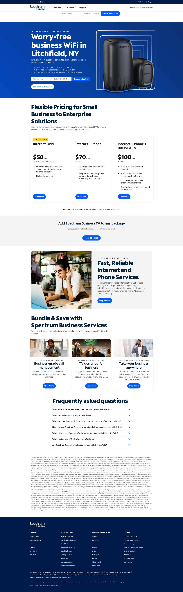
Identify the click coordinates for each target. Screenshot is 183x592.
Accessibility (47, 572)
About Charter (34, 537)
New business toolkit (68, 566)
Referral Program (129, 551)
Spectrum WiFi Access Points (133, 547)
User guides (96, 555)
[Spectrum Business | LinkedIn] (147, 523)
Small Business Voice (68, 544)
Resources (64, 558)
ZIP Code (95, 11)
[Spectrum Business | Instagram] (152, 523)
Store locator (128, 562)
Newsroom (33, 551)
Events (94, 547)
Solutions (95, 537)
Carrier (94, 558)
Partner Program (129, 558)
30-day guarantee (67, 562)
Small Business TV (67, 551)
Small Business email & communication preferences (68, 572)
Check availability (110, 13)
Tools (94, 544)
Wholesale (127, 555)
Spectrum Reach (35, 540)
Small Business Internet (69, 540)
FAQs (94, 551)
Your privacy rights (35, 572)
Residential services (36, 544)
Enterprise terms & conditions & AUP (41, 575)
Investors (33, 555)
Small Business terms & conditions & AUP (118, 572)
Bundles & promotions (68, 537)
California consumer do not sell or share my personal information (96, 575)
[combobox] (72, 14)
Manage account (66, 555)
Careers (32, 547)
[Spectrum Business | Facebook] (142, 523)
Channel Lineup (129, 544)
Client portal (96, 562)
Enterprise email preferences (95, 572)
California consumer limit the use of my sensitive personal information (50, 577)
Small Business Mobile (68, 547)
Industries (95, 540)
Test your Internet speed (132, 540)
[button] (150, 1)
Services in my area (130, 537)
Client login (96, 566)
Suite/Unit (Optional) (90, 11)
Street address (36, 77)
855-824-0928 (147, 7)
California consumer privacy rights (64, 575)
